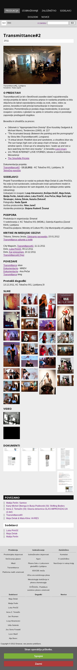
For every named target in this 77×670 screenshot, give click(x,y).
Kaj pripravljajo (16, 252)
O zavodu (42, 23)
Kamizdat (64, 554)
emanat (38, 4)
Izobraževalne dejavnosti (38, 554)
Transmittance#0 (14, 515)
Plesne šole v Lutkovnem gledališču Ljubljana (38, 564)
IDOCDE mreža (38, 571)
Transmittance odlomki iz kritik (18, 239)
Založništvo (49, 10)
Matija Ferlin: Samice (16, 503)
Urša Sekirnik (13, 625)
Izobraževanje (30, 10)
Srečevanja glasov (13, 559)
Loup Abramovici (13, 621)
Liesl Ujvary (61, 149)
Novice (45, 16)
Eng (9, 23)
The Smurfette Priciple (18, 158)
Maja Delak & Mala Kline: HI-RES (22, 518)
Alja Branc (13, 638)
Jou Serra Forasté (13, 630)
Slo (4, 23)
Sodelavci (65, 10)
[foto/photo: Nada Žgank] (11, 335)
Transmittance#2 (11, 167)
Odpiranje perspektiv (37, 236)
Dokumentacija (10, 268)
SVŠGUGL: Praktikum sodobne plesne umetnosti (38, 588)
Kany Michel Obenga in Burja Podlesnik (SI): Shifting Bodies (35, 506)
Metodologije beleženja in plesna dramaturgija (38, 580)
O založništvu (63, 559)
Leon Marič (13, 634)
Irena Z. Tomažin (13, 612)
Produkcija (12, 10)
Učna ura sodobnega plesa (38, 575)
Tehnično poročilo (12, 170)
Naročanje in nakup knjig (64, 563)
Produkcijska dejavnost (13, 554)
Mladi (13, 563)
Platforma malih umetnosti (13, 572)
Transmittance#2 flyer (13, 255)
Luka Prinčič (15, 249)
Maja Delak (11, 533)
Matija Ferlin (12, 536)
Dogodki (33, 16)
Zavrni (38, 663)
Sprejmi (38, 656)
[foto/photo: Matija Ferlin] (11, 302)
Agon (38, 559)
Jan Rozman (13, 616)
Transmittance (10, 265)
